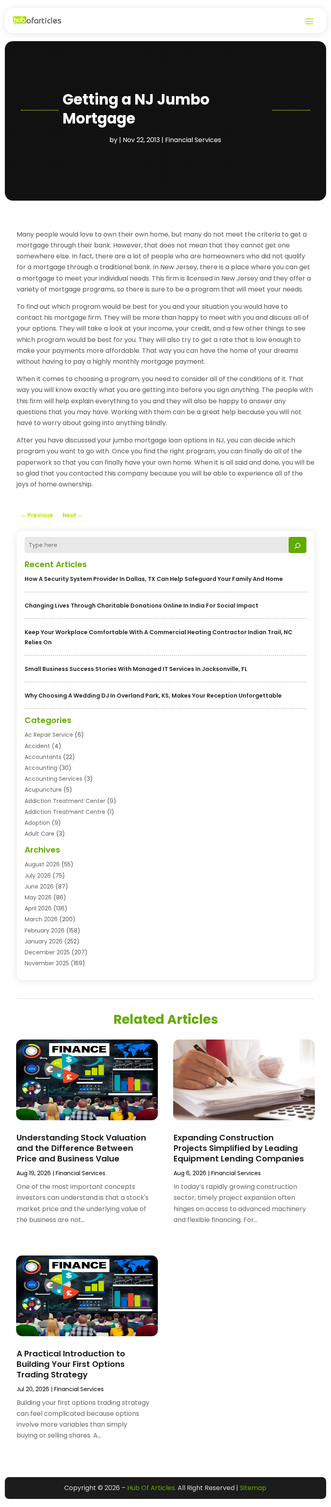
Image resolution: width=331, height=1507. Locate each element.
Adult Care (39, 834)
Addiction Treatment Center (65, 801)
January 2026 (44, 941)
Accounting (41, 768)
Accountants (43, 757)
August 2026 (42, 864)
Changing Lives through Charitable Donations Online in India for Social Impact (141, 606)
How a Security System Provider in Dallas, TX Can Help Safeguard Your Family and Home (154, 579)
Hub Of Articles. (151, 1487)
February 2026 (45, 930)
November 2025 (47, 963)
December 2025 (47, 952)
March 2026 (41, 919)
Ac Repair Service (49, 735)
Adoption (37, 823)
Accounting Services (53, 779)
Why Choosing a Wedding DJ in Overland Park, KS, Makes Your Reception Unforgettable (153, 696)
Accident (37, 746)
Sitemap (253, 1487)
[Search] (297, 545)
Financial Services (193, 140)
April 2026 (38, 908)
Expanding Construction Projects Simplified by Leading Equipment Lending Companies (239, 1148)
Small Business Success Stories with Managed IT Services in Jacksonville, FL (136, 669)
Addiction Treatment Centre (65, 812)
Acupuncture (43, 790)
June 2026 (39, 886)
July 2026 (38, 876)
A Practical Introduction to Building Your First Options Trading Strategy (71, 1364)
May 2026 (38, 897)
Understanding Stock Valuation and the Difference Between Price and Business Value (81, 1148)
